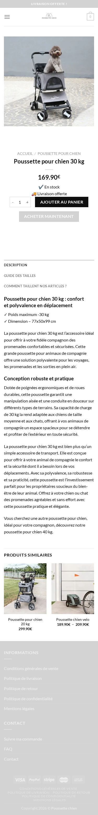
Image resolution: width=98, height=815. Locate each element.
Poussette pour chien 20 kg (25, 621)
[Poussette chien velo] (72, 588)
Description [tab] (15, 265)
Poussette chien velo (72, 619)
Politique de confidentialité (28, 698)
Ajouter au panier (61, 202)
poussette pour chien (59, 153)
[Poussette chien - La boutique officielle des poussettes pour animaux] (49, 17)
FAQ (8, 748)
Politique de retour (21, 688)
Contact (11, 758)
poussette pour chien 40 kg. (28, 531)
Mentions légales (19, 708)
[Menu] (7, 16)
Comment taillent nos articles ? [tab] (35, 286)
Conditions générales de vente (31, 668)
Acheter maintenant (49, 216)
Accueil (25, 153)
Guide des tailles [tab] (20, 276)
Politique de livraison (23, 678)
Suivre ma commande (23, 738)
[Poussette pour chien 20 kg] (25, 588)
